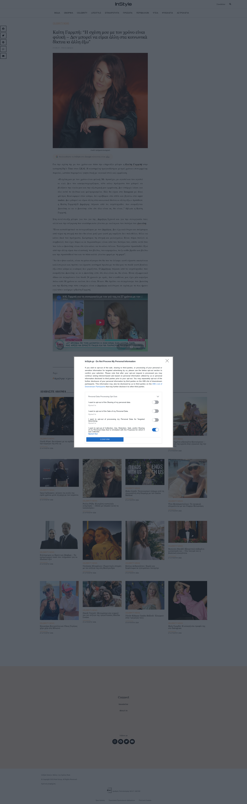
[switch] (155, 402)
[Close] (168, 361)
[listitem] (123, 396)
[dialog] (123, 402)
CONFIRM (105, 439)
